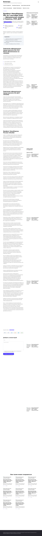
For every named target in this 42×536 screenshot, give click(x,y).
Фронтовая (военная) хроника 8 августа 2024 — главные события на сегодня (34, 218)
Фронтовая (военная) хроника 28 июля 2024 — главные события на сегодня (20, 504)
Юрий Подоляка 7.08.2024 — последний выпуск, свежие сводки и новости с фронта (34, 23)
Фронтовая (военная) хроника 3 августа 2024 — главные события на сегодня (34, 345)
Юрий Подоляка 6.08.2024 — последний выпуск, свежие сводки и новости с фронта (34, 86)
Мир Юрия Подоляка (16, 5)
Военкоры (6, 1)
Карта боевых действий (25, 5)
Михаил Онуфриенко (7, 5)
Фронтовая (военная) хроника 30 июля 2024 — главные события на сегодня (7, 504)
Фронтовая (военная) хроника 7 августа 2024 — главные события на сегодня (34, 282)
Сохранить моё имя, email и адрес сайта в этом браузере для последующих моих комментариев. (12, 351)
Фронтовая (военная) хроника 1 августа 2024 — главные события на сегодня (32, 492)
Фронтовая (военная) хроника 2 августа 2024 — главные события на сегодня (34, 409)
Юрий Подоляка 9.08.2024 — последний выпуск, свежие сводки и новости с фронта (34, 16)
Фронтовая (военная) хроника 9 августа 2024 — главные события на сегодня (34, 155)
